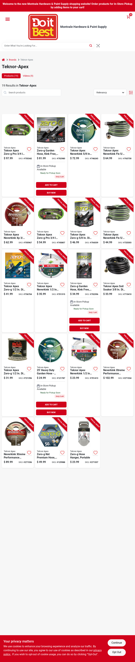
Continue (116, 642)
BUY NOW (51, 193)
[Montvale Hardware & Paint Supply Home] (43, 27)
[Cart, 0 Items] (128, 17)
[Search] (91, 45)
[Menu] (7, 19)
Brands (12, 59)
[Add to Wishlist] (29, 149)
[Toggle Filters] (131, 93)
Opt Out (116, 652)
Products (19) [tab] (11, 75)
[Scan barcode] (98, 45)
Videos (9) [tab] (28, 75)
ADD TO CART (51, 185)
